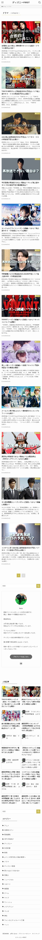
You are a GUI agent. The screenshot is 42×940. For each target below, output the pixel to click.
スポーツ (7, 884)
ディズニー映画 (9, 866)
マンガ (6, 911)
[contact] (21, 663)
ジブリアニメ (8, 907)
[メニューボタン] (2, 2)
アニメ (6, 825)
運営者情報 (6, 933)
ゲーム (6, 893)
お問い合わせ (13, 933)
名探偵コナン (8, 830)
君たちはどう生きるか (12, 870)
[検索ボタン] (39, 2)
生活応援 (7, 848)
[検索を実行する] (38, 586)
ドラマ (6, 861)
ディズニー (8, 843)
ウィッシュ (8, 902)
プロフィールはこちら (21, 656)
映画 (5, 852)
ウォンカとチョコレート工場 (14, 920)
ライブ (6, 898)
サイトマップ (35, 933)
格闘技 (6, 888)
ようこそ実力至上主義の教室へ (15, 857)
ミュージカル (8, 879)
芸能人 (6, 875)
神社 (5, 916)
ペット (6, 925)
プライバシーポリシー (25, 933)
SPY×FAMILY (9, 839)
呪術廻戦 (7, 834)
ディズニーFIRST (21, 2)
